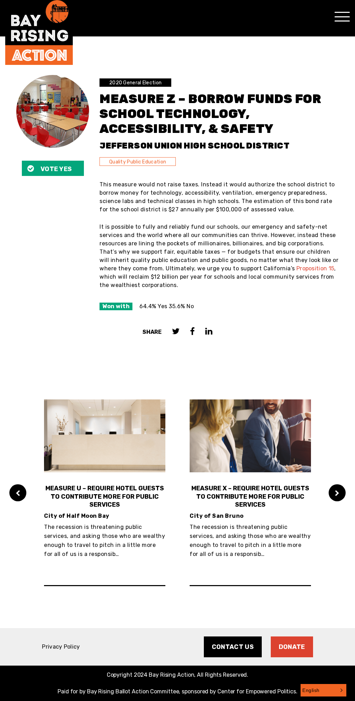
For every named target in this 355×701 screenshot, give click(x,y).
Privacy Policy (61, 646)
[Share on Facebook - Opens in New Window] (192, 332)
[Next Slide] (337, 492)
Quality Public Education (137, 162)
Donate (292, 647)
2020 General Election (135, 83)
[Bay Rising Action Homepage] (39, 32)
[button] (323, 690)
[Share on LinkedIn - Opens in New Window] (209, 332)
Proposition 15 (315, 268)
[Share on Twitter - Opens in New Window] (176, 332)
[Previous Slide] (17, 492)
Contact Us (233, 647)
